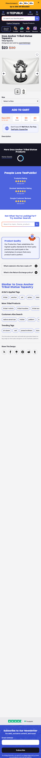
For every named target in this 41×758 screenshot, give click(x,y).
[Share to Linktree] (16, 352)
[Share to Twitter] (4, 352)
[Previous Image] (4, 74)
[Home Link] (15, 13)
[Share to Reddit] (28, 352)
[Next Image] (37, 74)
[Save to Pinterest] (22, 352)
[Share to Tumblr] (35, 352)
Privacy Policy (27, 755)
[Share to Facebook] (10, 352)
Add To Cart (20, 110)
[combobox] (18, 18)
